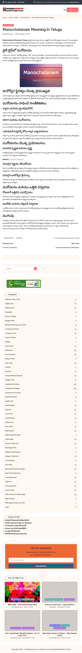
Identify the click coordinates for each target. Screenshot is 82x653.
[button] (72, 10)
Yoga (7, 507)
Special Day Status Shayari (15, 469)
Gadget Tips (9, 380)
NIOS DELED (9, 431)
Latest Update (8, 238)
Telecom (8, 482)
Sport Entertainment (12, 473)
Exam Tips (9, 363)
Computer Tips (10, 333)
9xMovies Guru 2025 (12, 299)
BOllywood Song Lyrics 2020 (15, 325)
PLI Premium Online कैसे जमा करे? (16, 526)
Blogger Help (9, 321)
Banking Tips (9, 308)
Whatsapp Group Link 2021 (15, 503)
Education (9, 350)
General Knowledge (12, 388)
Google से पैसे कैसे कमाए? (12, 531)
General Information (12, 384)
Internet (8, 410)
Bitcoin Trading (10, 316)
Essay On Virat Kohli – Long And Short (59, 605)
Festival (8, 371)
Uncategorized (10, 486)
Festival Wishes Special (13, 376)
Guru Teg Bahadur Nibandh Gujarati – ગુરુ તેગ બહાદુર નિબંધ (22, 634)
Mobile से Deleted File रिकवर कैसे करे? (17, 520)
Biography (8, 312)
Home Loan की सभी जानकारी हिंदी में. (15, 528)
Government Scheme (13, 393)
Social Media (9, 460)
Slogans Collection (12, 456)
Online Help (9, 439)
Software (8, 465)
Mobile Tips (9, 422)
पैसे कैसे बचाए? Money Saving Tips (16, 534)
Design (7, 342)
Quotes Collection (12, 443)
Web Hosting (9, 499)
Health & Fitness (11, 397)
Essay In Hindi (10, 359)
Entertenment (8, 25)
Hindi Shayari (9, 405)
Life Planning (9, 418)
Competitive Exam (12, 329)
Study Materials (11, 477)
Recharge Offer (10, 448)
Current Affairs (10, 337)
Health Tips (9, 401)
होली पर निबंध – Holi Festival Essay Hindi (22, 605)
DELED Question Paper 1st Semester (18, 523)
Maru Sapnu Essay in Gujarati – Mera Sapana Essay (59, 634)
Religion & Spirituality (12, 452)
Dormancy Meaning (16, 159)
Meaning (19, 238)
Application (9, 304)
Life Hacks (9, 414)
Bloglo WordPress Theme (62, 649)
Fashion (8, 367)
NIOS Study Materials (13, 435)
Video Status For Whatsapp (15, 494)
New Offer (9, 426)
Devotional (9, 346)
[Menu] (65, 9)
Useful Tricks (9, 490)
